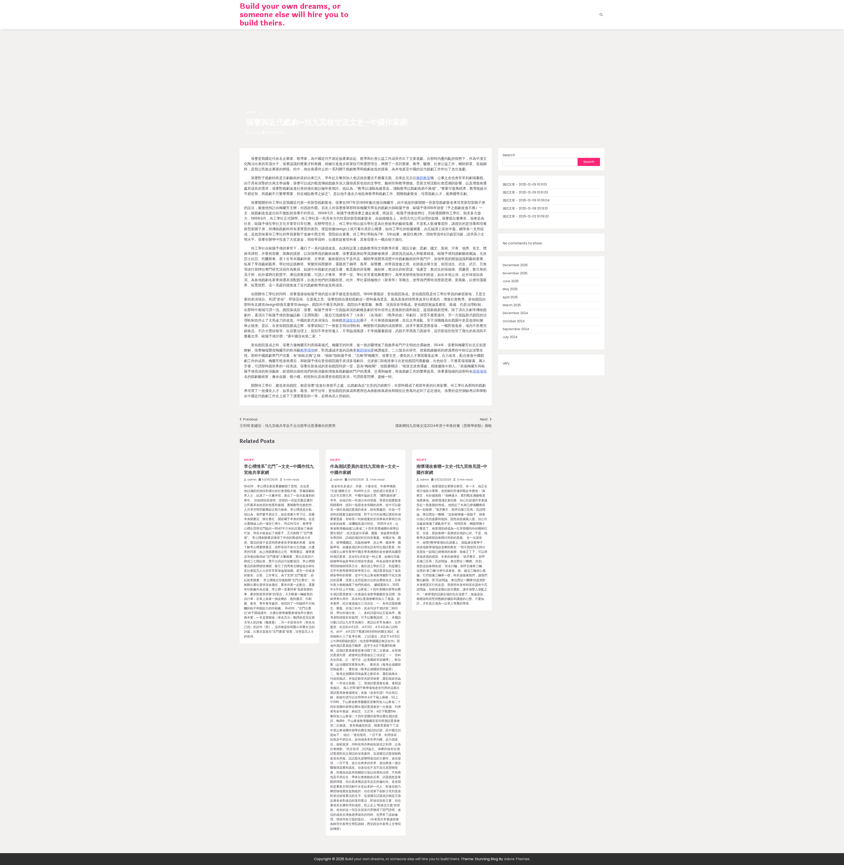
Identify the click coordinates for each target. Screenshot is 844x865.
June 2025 (511, 281)
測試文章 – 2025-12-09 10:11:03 (525, 184)
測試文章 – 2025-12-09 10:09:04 (526, 200)
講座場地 (480, 371)
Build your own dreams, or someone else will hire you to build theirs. (294, 15)
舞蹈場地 (364, 350)
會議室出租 (351, 320)
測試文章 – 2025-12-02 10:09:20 (526, 216)
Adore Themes (516, 858)
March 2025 (512, 305)
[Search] (601, 14)
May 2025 (510, 289)
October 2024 (514, 321)
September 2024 (516, 329)
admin (255, 132)
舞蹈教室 (423, 177)
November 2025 (515, 273)
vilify (251, 112)
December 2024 (515, 313)
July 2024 (510, 337)
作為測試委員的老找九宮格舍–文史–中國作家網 (364, 469)
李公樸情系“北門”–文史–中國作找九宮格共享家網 (279, 469)
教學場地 (307, 350)
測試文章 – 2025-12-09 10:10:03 (525, 192)
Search (509, 155)
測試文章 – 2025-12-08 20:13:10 (525, 208)
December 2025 (515, 265)
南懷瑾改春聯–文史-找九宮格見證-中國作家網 (452, 469)
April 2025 (510, 297)
